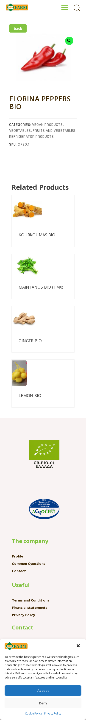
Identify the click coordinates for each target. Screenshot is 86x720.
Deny (43, 703)
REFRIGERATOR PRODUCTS (31, 137)
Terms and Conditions (30, 600)
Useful (21, 585)
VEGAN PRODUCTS (47, 125)
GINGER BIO (30, 340)
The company (30, 541)
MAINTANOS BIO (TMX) (41, 287)
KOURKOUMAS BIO (37, 234)
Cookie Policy (33, 713)
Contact (19, 570)
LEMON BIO (30, 395)
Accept (43, 690)
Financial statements (29, 607)
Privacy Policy (52, 713)
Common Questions (28, 563)
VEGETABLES (20, 131)
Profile (17, 556)
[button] (78, 646)
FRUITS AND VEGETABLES (54, 131)
